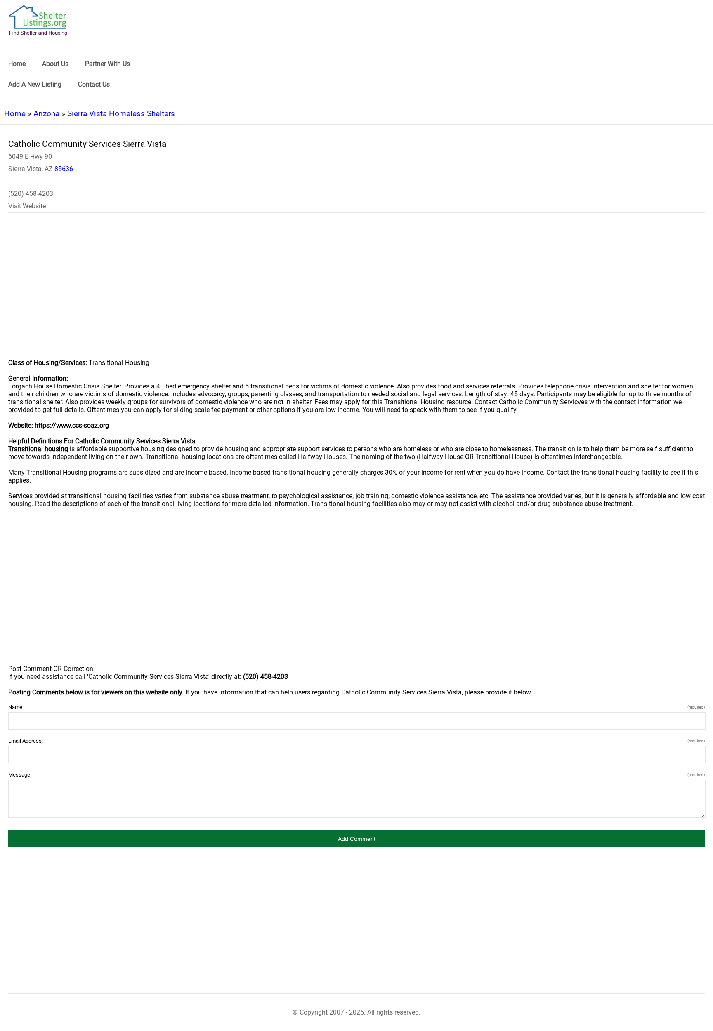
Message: (356, 775)
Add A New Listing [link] (34, 84)
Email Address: (356, 741)
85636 (63, 169)
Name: (356, 707)
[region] (356, 291)
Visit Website (27, 206)
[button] (356, 838)
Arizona (46, 113)
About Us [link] (55, 64)
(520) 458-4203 (30, 194)
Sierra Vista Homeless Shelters (121, 113)
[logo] (38, 20)
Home (15, 113)
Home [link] (17, 64)
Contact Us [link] (94, 84)
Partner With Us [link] (107, 64)
